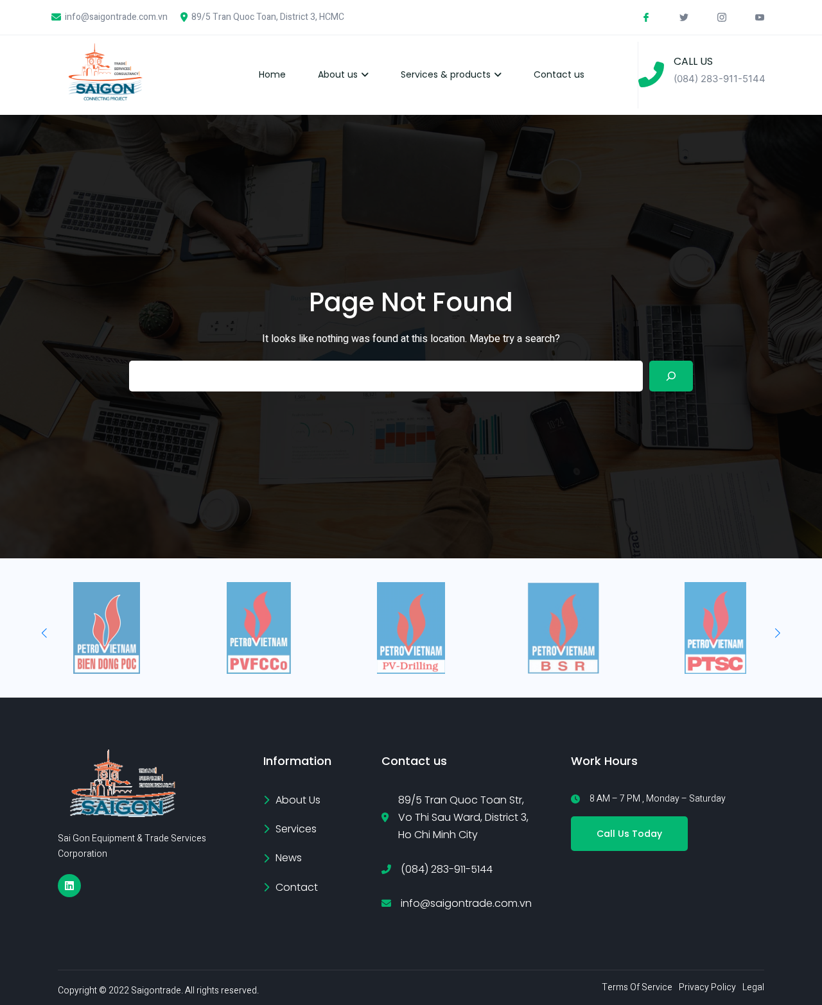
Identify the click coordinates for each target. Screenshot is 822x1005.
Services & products (446, 74)
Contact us (559, 74)
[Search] (671, 376)
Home (272, 74)
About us (338, 74)
